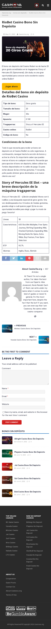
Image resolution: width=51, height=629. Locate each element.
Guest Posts (11, 583)
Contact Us (10, 587)
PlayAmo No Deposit (34, 526)
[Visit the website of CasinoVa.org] (35, 316)
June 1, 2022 (20, 495)
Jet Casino (10, 534)
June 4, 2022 (20, 468)
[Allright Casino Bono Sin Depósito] (7, 440)
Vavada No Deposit (34, 555)
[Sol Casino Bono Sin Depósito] (7, 480)
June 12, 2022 (21, 455)
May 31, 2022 (10, 34)
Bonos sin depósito (13, 431)
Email (4, 396)
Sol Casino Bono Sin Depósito (27, 478)
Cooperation (11, 579)
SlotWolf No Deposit (34, 551)
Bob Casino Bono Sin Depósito (27, 492)
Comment (6, 368)
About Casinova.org (14, 591)
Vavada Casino (12, 526)
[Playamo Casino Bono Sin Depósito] (7, 453)
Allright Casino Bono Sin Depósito (29, 439)
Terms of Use (11, 595)
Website (5, 404)
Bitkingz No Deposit (34, 522)
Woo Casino (10, 543)
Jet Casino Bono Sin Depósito (27, 465)
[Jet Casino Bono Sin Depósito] (7, 467)
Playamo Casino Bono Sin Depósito (29, 452)
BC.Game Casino (12, 522)
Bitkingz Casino (12, 547)
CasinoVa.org (24, 34)
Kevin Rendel (37, 285)
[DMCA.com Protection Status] (31, 608)
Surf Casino (10, 538)
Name (5, 388)
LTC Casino (10, 555)
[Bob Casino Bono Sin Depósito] (7, 493)
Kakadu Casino (11, 551)
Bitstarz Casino (12, 530)
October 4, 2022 (21, 442)
